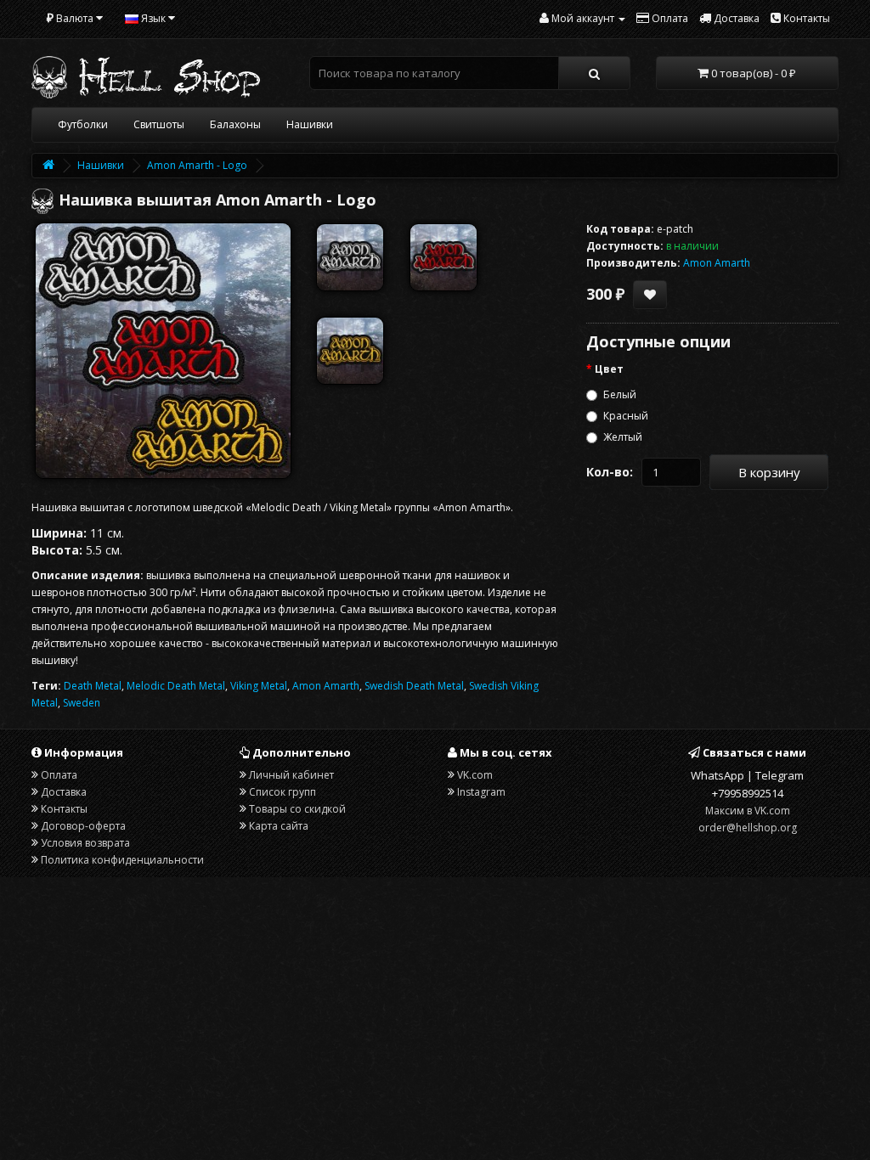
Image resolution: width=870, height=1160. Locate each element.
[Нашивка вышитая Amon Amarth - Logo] (163, 350)
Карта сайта (278, 826)
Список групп (282, 792)
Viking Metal (258, 686)
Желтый (622, 437)
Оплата (59, 775)
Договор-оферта (83, 826)
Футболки (83, 124)
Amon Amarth (325, 686)
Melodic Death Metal (176, 686)
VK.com (475, 775)
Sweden (81, 702)
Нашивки (309, 124)
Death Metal (92, 686)
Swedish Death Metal (414, 686)
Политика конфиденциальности (122, 860)
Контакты (64, 809)
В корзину (769, 472)
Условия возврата (85, 843)
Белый (619, 394)
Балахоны (235, 124)
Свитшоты (158, 124)
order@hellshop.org (747, 827)
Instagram (481, 792)
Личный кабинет (291, 775)
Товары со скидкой (297, 809)
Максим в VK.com (747, 810)
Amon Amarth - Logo (197, 165)
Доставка (64, 792)
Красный (625, 415)
